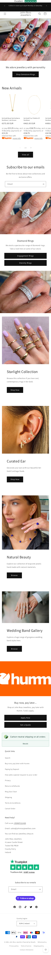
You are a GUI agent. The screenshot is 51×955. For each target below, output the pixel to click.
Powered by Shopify (29, 942)
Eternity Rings (25, 263)
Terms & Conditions (13, 803)
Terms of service (26, 946)
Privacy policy (14, 946)
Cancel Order (10, 808)
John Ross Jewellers (15, 942)
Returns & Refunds (12, 786)
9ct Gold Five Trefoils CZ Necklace (32, 119)
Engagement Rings (25, 256)
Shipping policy (39, 946)
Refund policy (42, 942)
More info (25, 743)
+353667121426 (20, 823)
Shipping (8, 797)
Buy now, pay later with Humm (17, 763)
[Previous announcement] (4, 5)
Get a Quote (25, 725)
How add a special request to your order (21, 775)
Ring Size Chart (11, 791)
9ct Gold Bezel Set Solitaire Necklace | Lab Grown (11, 119)
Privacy (8, 780)
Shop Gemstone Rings (25, 74)
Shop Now (15, 390)
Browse (14, 575)
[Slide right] (31, 147)
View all (25, 154)
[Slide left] (20, 147)
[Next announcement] (46, 5)
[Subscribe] (43, 184)
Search (7, 758)
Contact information (26, 950)
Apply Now (25, 718)
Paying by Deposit (12, 769)
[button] (5, 13)
